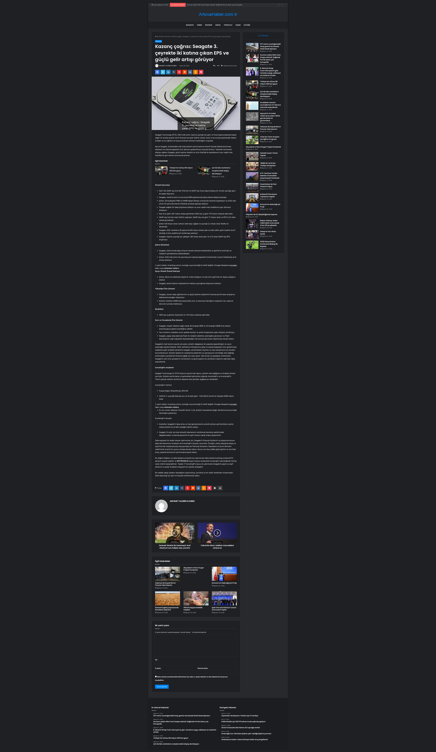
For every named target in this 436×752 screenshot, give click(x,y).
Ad (156, 660)
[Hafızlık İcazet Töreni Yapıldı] (252, 156)
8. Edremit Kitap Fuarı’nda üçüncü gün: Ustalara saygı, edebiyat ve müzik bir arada (216, 5)
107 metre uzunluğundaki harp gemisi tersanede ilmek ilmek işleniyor (270, 46)
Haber (199, 25)
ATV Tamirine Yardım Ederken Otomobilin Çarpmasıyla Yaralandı (269, 175)
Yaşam (238, 25)
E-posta (158, 668)
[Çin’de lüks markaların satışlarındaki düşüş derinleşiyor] (204, 170)
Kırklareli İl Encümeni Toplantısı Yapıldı (268, 195)
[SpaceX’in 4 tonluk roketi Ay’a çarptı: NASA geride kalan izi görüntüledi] (252, 116)
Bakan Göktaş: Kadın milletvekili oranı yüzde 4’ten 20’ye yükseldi (269, 222)
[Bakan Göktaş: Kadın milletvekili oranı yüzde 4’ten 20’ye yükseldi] (252, 223)
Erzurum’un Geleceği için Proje (224, 583)
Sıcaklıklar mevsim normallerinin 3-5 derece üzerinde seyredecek (270, 104)
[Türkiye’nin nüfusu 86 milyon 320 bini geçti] (161, 170)
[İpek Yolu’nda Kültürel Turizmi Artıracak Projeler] (224, 598)
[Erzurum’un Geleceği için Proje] (224, 574)
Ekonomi (208, 25)
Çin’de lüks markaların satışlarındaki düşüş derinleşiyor (221, 171)
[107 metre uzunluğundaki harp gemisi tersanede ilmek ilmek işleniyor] (252, 47)
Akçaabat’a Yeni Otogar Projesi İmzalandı (193, 569)
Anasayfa (190, 25)
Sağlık (218, 25)
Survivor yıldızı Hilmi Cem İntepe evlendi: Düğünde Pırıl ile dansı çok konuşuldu (270, 58)
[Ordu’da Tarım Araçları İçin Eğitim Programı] (252, 140)
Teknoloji (228, 25)
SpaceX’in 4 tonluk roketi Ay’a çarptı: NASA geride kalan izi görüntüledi (270, 117)
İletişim (247, 25)
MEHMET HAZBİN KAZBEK (168, 66)
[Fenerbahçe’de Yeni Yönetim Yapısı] (252, 187)
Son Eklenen (263, 36)
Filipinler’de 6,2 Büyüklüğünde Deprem (261, 214)
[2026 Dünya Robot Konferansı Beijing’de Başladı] (252, 244)
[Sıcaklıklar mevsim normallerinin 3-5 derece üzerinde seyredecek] (252, 105)
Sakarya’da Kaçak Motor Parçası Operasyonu (165, 584)
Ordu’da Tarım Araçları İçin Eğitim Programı (269, 138)
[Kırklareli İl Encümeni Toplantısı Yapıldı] (252, 197)
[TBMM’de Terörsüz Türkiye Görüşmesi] (252, 166)
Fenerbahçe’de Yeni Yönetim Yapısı (268, 185)
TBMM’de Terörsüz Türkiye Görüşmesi (268, 164)
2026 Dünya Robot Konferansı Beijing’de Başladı (269, 243)
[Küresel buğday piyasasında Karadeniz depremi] (167, 598)
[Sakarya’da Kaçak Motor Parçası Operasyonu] (167, 574)
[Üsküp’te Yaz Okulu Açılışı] (252, 234)
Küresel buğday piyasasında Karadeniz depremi (167, 608)
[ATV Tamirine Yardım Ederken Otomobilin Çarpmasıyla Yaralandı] (252, 176)
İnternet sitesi (203, 668)
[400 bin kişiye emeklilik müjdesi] (195, 598)
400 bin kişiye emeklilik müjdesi (192, 608)
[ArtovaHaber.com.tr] (218, 14)
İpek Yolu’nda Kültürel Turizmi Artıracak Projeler (224, 608)
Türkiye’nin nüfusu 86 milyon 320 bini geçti (268, 82)
